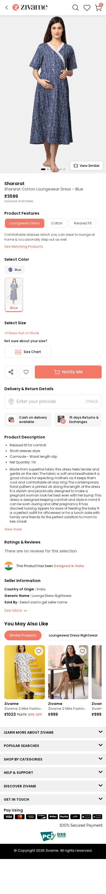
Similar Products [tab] (23, 635)
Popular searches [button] (23, 745)
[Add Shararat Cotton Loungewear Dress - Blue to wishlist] (26, 371)
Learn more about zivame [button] (30, 732)
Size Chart (32, 351)
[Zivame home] (30, 7)
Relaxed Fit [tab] (83, 223)
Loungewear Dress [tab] (25, 223)
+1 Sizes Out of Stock (21, 333)
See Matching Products (23, 246)
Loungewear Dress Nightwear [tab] (73, 635)
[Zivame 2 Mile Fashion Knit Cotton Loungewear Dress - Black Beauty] (68, 672)
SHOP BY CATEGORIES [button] (24, 759)
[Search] (75, 7)
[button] (6, 7)
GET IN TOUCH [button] (18, 799)
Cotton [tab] (57, 223)
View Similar (89, 165)
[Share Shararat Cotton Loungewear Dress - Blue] (10, 371)
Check (92, 401)
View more (13, 529)
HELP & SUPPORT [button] (20, 772)
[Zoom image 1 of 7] (53, 94)
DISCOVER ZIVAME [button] (21, 786)
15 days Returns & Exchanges (84, 419)
